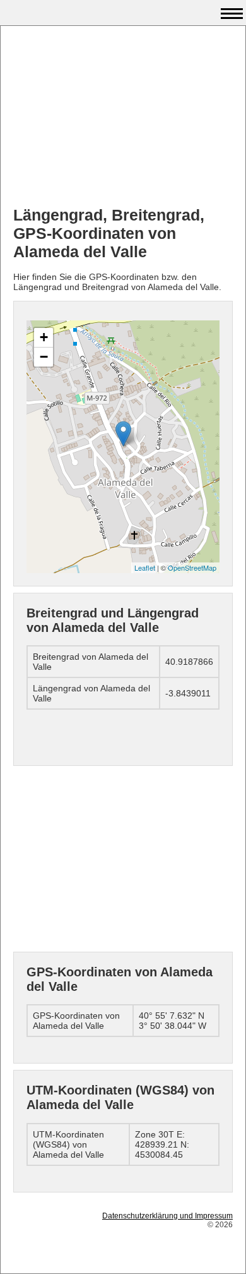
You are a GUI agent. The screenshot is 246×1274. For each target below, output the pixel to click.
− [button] (44, 357)
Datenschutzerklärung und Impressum (167, 1215)
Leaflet (144, 567)
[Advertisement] (123, 118)
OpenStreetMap (192, 567)
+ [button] (44, 337)
